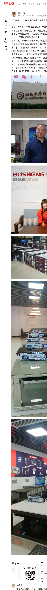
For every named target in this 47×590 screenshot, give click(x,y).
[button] (19, 3)
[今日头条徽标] (8, 3)
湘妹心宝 (21, 13)
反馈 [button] (42, 573)
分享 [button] (5, 49)
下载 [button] (41, 579)
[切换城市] (33, 3)
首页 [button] (42, 566)
